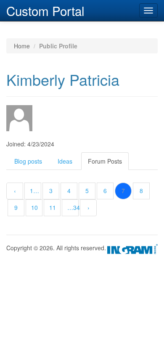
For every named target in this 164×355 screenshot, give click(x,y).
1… (34, 190)
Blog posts (28, 161)
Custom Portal (45, 10)
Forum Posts (105, 161)
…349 (73, 207)
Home (22, 46)
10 (34, 207)
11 (52, 207)
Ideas (65, 161)
